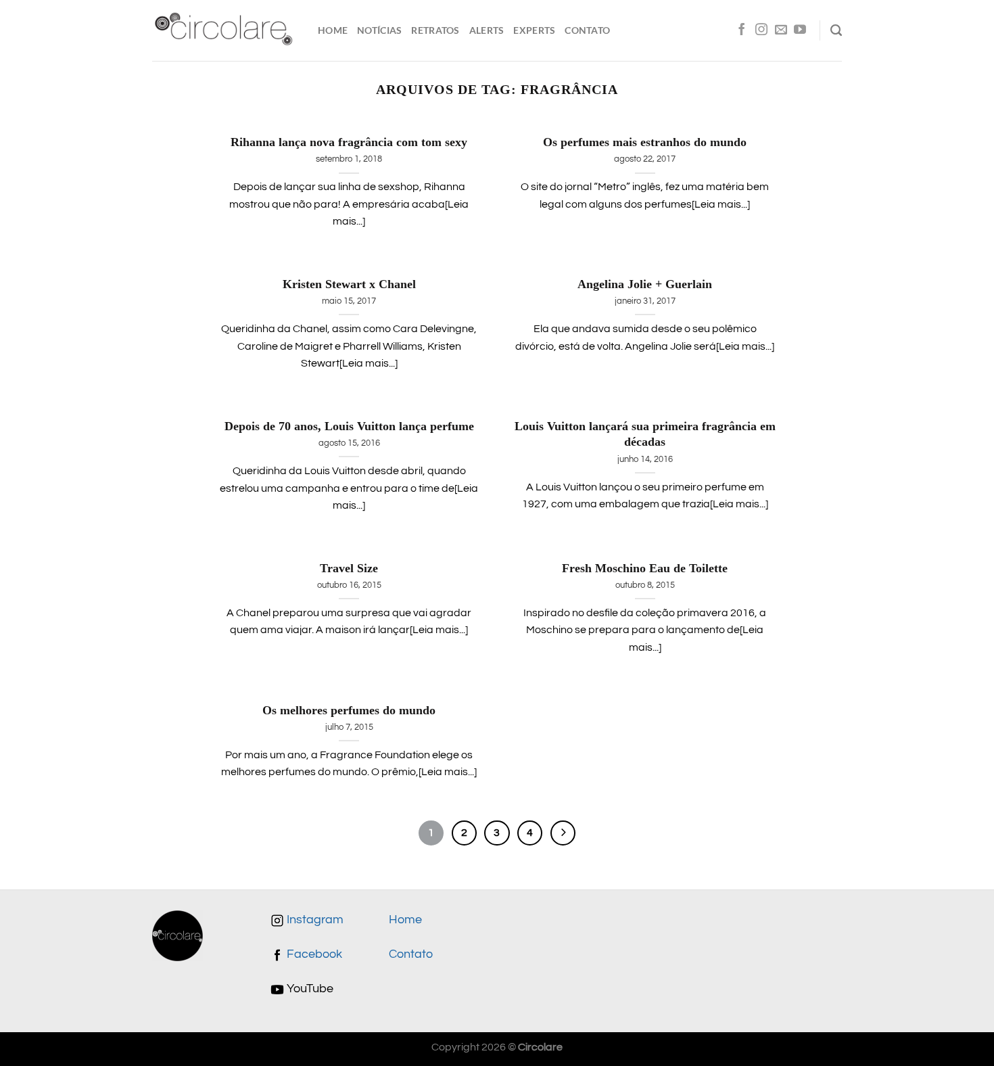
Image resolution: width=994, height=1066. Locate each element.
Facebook (313, 954)
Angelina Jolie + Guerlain (644, 284)
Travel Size (349, 568)
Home (333, 30)
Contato (587, 30)
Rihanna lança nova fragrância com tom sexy (349, 142)
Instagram (314, 920)
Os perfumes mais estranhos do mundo (645, 142)
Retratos (435, 30)
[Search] (836, 30)
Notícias (379, 30)
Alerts (486, 30)
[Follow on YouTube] (800, 30)
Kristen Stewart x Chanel (349, 284)
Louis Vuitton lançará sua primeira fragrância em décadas (645, 434)
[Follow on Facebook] (742, 30)
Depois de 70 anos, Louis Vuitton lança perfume (349, 426)
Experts (534, 30)
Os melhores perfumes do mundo (348, 710)
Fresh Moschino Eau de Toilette (645, 568)
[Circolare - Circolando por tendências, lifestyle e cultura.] (225, 31)
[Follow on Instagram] (761, 30)
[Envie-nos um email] (781, 30)
